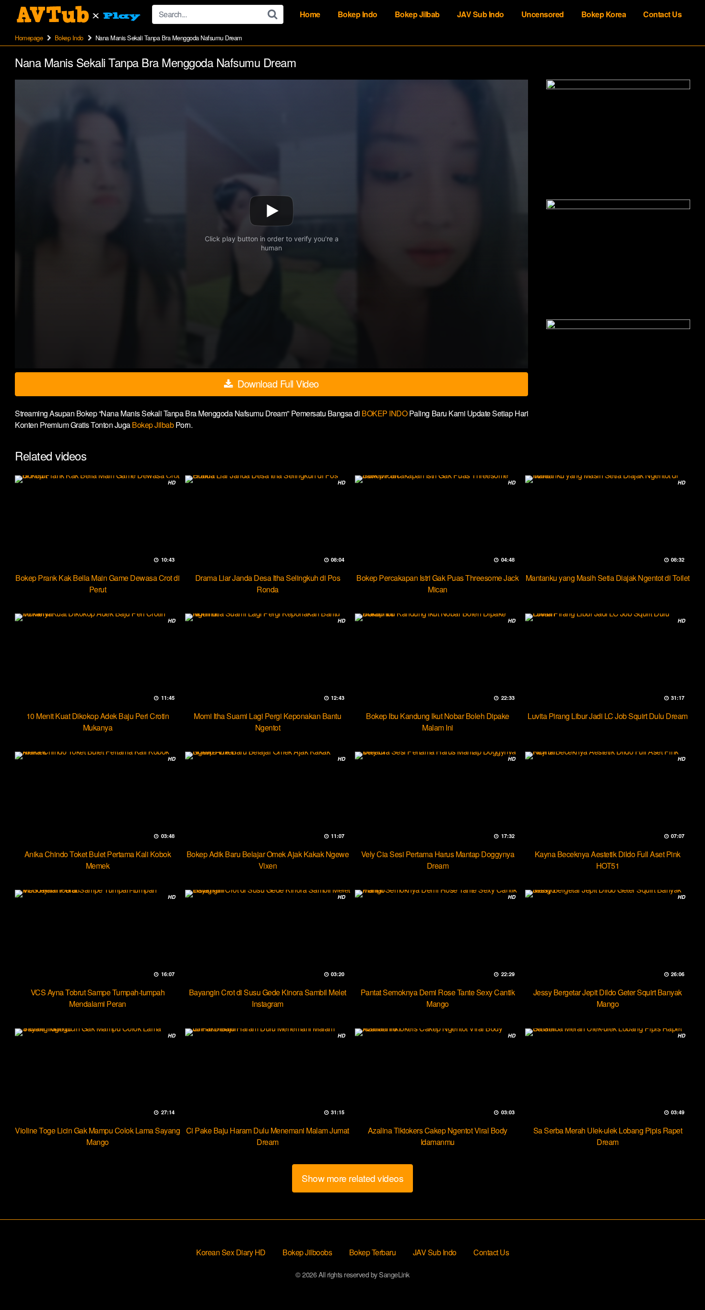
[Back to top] (678, 1279)
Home (310, 14)
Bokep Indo (357, 14)
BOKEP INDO (385, 413)
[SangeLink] (79, 14)
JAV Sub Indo (480, 14)
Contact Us (662, 14)
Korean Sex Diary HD (231, 1252)
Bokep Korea (603, 14)
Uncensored (542, 14)
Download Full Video (277, 383)
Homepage (29, 37)
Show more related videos (352, 1177)
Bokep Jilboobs (307, 1252)
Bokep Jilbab (417, 14)
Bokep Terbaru (372, 1252)
